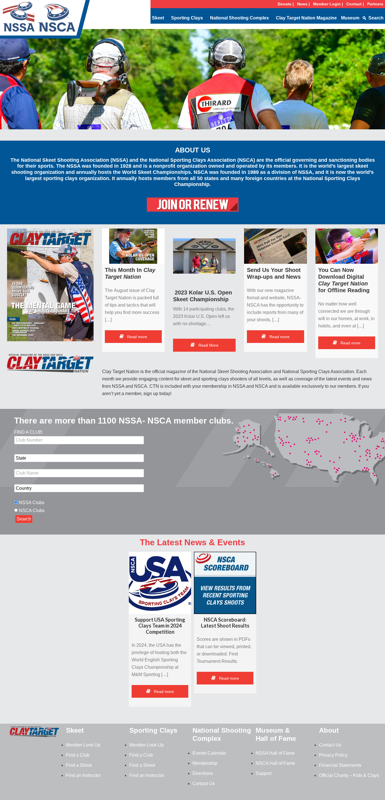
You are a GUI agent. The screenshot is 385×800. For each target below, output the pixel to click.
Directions (203, 773)
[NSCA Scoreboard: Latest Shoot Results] (225, 583)
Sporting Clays (187, 17)
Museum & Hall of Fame (276, 734)
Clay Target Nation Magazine (306, 17)
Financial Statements (340, 765)
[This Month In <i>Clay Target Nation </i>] (133, 246)
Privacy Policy (333, 755)
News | (303, 4)
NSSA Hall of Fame (275, 753)
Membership (205, 763)
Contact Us (204, 783)
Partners (375, 4)
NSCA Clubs (32, 510)
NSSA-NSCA (45, 21)
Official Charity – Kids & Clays (349, 775)
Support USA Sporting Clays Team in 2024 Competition (160, 626)
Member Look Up (83, 745)
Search (376, 17)
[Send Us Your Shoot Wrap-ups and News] (275, 246)
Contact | (355, 4)
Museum (350, 17)
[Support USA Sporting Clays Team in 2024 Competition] (160, 583)
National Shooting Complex (239, 17)
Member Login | (328, 4)
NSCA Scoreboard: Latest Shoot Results (225, 623)
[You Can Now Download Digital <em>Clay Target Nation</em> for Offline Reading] (346, 246)
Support (263, 773)
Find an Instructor (83, 775)
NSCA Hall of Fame (275, 763)
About (329, 730)
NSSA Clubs (31, 502)
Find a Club (77, 755)
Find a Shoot (79, 765)
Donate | (286, 4)
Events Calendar (209, 753)
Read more (136, 336)
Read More (207, 345)
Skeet (158, 17)
